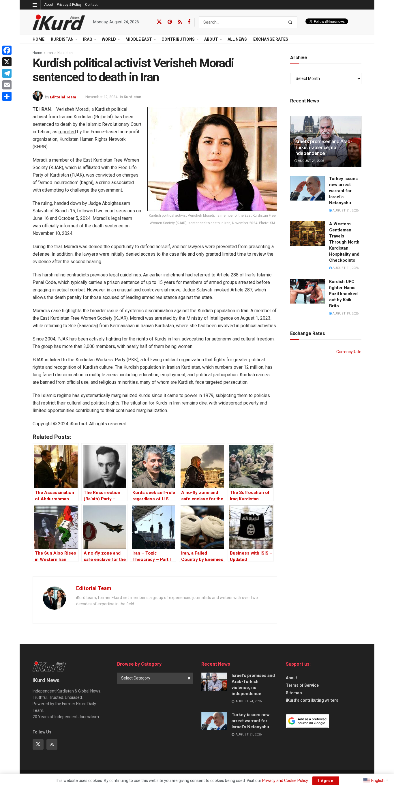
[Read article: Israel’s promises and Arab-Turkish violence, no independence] (214, 682)
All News (237, 39)
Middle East (138, 39)
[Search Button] (291, 22)
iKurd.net (78, 423)
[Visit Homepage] (59, 22)
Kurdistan (65, 53)
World (109, 39)
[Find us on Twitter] (159, 21)
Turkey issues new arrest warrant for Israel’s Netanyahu (343, 190)
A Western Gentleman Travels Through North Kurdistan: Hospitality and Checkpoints (344, 242)
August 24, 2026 (310, 161)
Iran (50, 53)
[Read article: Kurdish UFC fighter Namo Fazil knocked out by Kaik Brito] (307, 291)
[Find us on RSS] (180, 22)
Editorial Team (63, 97)
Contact (91, 5)
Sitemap (294, 692)
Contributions (178, 39)
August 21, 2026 (345, 210)
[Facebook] (7, 50)
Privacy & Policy (69, 5)
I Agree (325, 780)
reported (67, 131)
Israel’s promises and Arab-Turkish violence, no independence (323, 147)
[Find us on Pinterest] (170, 22)
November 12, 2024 (101, 97)
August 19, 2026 (345, 313)
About (48, 5)
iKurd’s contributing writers (312, 700)
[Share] (7, 96)
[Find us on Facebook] (188, 22)
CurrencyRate (348, 351)
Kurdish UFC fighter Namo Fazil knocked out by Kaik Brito (343, 293)
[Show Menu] (35, 5)
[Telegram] (7, 73)
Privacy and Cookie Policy (285, 780)
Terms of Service (302, 685)
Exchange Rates (270, 39)
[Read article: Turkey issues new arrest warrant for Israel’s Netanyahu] (307, 188)
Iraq (87, 39)
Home (38, 39)
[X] (7, 62)
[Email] (7, 85)
